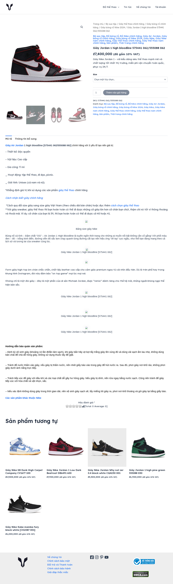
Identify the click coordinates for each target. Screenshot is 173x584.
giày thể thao (66, 190)
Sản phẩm (112, 42)
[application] (118, 7)
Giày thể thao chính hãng (131, 24)
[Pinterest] (102, 557)
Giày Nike (149, 38)
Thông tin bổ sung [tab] (25, 138)
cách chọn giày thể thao (125, 205)
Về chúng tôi (143, 7)
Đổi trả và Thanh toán (59, 564)
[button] (81, 27)
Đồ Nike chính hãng (131, 36)
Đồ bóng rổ (112, 36)
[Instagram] (97, 557)
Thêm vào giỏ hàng (116, 92)
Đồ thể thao (110, 7)
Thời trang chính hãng (131, 42)
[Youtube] (106, 557)
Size (95, 74)
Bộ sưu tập (111, 24)
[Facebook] (92, 557)
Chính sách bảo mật (58, 560)
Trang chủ (98, 24)
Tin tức (128, 7)
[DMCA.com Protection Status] (140, 573)
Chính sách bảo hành (59, 568)
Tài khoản (160, 7)
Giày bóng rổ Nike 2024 (113, 27)
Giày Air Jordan (152, 36)
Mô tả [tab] (8, 138)
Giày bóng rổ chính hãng (105, 107)
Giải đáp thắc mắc (57, 572)
